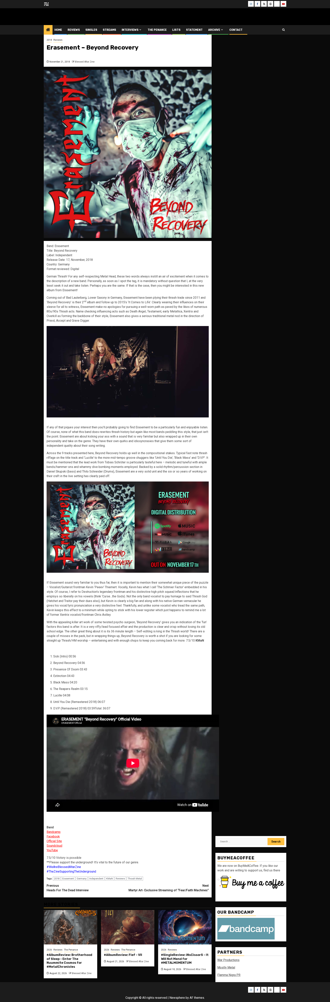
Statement (194, 30)
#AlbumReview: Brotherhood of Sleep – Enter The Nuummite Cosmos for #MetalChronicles (69, 961)
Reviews (74, 30)
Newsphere (177, 998)
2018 (49, 40)
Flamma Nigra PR (228, 975)
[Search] (283, 29)
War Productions (228, 960)
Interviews (130, 30)
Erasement (68, 878)
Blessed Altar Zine (69, 16)
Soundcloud (54, 845)
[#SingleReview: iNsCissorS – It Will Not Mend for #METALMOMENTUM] (185, 927)
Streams (109, 30)
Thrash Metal (135, 878)
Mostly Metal (226, 967)
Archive (214, 30)
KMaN (109, 878)
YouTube (52, 850)
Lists (176, 30)
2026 (49, 949)
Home (58, 30)
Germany (82, 878)
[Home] (48, 30)
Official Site (54, 841)
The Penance (157, 30)
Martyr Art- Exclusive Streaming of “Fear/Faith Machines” (169, 888)
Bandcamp (54, 832)
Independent (96, 878)
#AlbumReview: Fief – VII (123, 955)
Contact (236, 30)
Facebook (53, 836)
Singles (91, 30)
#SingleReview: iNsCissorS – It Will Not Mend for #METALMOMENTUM (185, 959)
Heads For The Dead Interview (68, 888)
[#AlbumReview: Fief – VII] (127, 927)
